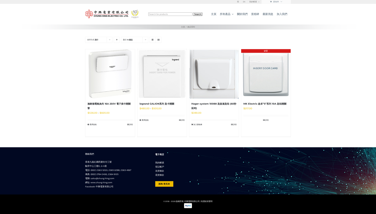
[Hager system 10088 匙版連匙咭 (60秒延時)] (214, 74)
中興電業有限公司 (104, 186)
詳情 (131, 125)
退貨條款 (159, 175)
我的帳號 (159, 162)
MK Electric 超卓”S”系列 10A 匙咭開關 (264, 103)
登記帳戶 (159, 166)
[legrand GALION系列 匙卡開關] (162, 74)
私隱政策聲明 (207, 201)
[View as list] (158, 40)
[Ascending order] (117, 40)
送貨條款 (159, 171)
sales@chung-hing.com (102, 178)
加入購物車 (197, 125)
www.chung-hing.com (101, 182)
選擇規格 (93, 125)
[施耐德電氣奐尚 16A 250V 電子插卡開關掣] (110, 74)
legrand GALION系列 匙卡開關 (157, 103)
